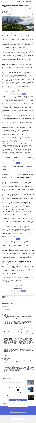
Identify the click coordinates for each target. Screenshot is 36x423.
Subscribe (28, 1)
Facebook (17, 280)
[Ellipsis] (33, 314)
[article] (18, 383)
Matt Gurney (6, 11)
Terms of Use (22, 402)
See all (4, 403)
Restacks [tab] (8, 306)
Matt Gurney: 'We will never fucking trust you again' (13, 381)
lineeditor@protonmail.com (11, 281)
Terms (20, 416)
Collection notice (23, 416)
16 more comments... (5, 374)
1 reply (6, 355)
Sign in (33, 1)
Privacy (17, 416)
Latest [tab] (5, 378)
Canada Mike (6, 358)
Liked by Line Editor (7, 315)
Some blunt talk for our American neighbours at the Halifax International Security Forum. (13, 383)
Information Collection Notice (18, 403)
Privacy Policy (24, 403)
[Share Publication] (25, 1)
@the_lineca (7, 280)
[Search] (23, 1)
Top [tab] (3, 378)
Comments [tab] (4, 306)
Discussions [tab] (8, 378)
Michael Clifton (6, 314)
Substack (13, 421)
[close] (26, 389)
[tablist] (6, 306)
